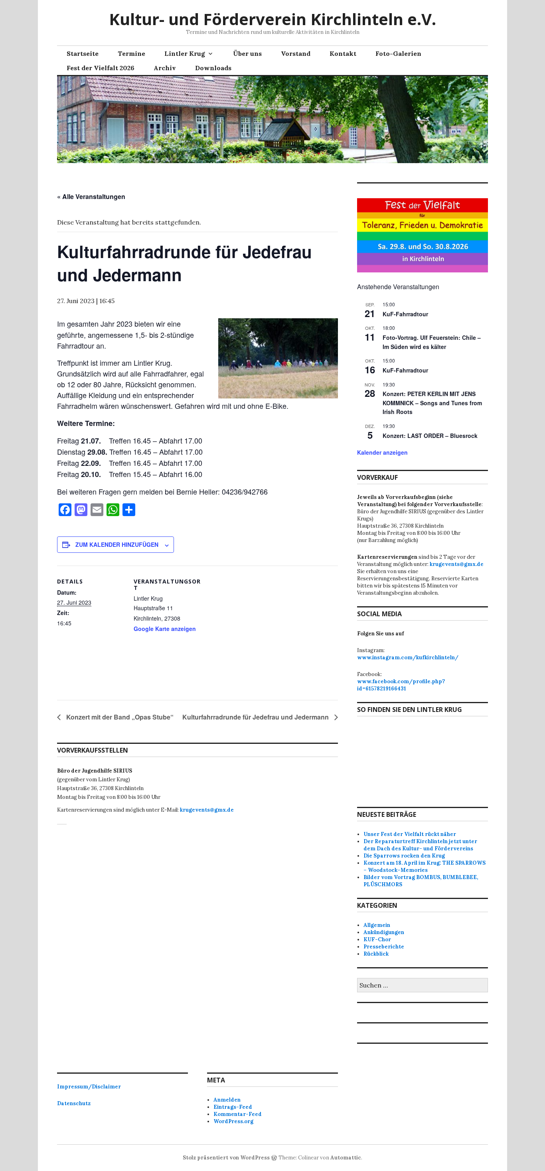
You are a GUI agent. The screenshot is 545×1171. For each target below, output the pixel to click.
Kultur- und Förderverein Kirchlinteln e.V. (272, 19)
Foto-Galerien (398, 53)
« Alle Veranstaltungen (91, 196)
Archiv (165, 68)
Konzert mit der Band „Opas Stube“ (119, 717)
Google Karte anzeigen (165, 629)
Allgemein (376, 925)
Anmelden (227, 1099)
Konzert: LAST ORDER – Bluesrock (430, 436)
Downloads (213, 68)
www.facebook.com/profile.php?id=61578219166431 (401, 685)
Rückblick (376, 953)
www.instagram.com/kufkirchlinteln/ (407, 657)
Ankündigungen (383, 932)
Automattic (345, 1157)
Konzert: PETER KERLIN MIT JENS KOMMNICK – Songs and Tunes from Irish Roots (432, 403)
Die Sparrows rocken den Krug (404, 855)
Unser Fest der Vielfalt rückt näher (409, 834)
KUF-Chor (377, 939)
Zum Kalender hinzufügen (116, 544)
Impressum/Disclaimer (89, 1086)
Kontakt (343, 53)
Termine (131, 53)
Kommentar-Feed (237, 1114)
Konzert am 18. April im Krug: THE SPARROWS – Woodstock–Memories (424, 866)
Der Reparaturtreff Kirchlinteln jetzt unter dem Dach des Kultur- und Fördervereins (420, 845)
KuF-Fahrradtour (405, 314)
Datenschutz (74, 1103)
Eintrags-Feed (232, 1107)
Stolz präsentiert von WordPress (226, 1157)
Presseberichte (383, 946)
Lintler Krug (184, 53)
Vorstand (295, 53)
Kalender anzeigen (382, 452)
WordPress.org (233, 1121)
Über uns (247, 53)
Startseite (83, 53)
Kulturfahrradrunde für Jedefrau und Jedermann (256, 717)
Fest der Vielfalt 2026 (100, 68)
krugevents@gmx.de (207, 809)
